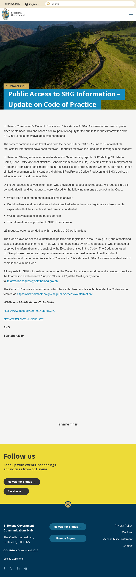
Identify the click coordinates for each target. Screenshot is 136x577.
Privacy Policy (123, 525)
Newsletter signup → (22, 481)
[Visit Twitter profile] (11, 568)
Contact (127, 545)
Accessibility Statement (117, 539)
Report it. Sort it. (12, 3)
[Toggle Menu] (131, 14)
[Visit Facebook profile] (4, 568)
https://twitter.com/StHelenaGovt (23, 319)
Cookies (127, 532)
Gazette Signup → (68, 538)
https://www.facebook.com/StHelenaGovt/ (29, 310)
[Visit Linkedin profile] (18, 568)
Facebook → (16, 491)
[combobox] (91, 3)
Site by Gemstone (14, 558)
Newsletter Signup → (68, 526)
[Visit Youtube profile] (25, 568)
